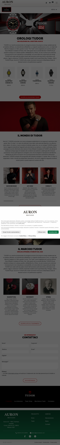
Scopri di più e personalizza (11, 232)
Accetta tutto (53, 232)
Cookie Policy (22, 235)
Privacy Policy (32, 235)
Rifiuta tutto (41, 232)
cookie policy (21, 223)
